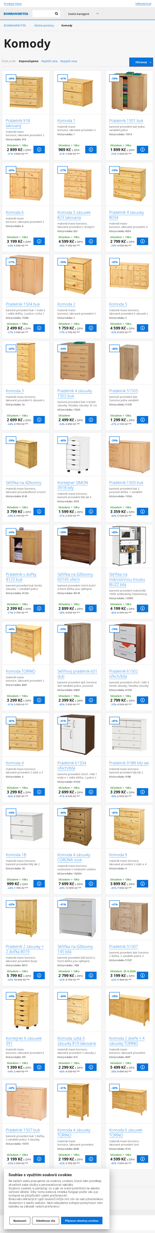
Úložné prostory (44, 25)
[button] (83, 13)
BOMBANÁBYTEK (15, 25)
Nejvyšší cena (68, 61)
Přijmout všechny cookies (81, 1220)
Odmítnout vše (45, 1220)
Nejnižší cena (49, 61)
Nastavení (19, 1220)
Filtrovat (141, 62)
